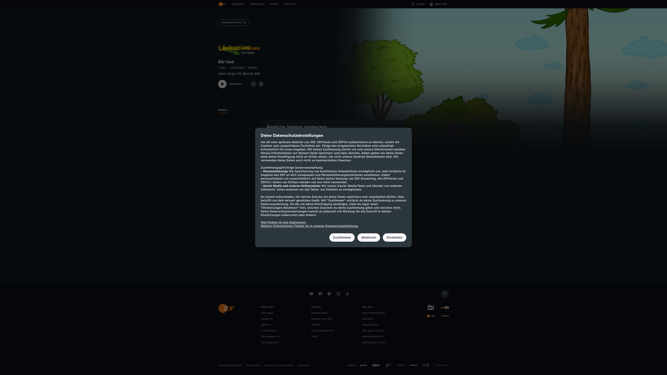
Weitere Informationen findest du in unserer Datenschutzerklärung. (310, 226)
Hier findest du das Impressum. (283, 222)
